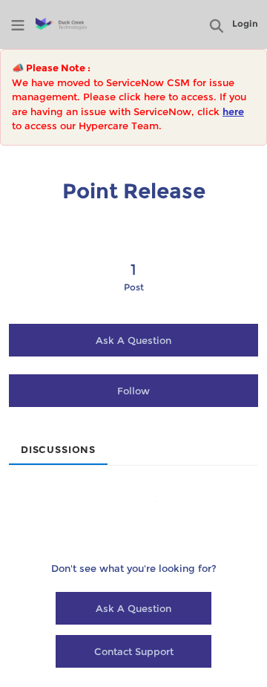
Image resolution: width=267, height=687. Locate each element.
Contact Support (134, 651)
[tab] (58, 445)
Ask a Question (133, 340)
